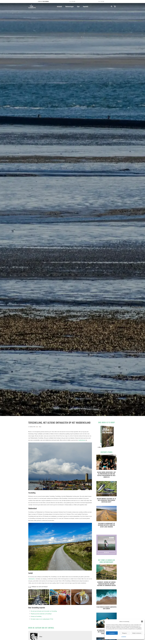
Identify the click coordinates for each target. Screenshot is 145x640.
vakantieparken (31, 578)
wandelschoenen (81, 440)
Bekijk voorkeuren (136, 633)
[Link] (32, 6)
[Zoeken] (111, 6)
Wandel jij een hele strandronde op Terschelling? (41, 613)
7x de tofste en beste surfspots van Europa (107, 608)
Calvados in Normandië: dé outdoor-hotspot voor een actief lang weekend (106, 525)
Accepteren (112, 633)
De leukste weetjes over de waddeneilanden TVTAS (42, 619)
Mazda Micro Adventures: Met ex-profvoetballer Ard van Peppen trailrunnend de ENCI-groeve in (106, 474)
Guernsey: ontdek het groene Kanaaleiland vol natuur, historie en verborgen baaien (106, 583)
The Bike (102, 1)
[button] (142, 621)
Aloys (40, 426)
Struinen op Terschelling (36, 616)
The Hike (73, 1)
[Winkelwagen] (115, 6)
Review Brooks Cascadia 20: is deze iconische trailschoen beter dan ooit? (106, 500)
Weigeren (124, 633)
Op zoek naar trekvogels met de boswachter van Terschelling (44, 611)
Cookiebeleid (123, 636)
